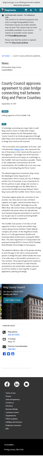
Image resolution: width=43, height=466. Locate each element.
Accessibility (9, 445)
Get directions (13, 300)
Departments (11, 416)
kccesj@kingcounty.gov (18, 35)
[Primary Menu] (40, 10)
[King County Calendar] (26, 10)
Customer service (12, 412)
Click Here (11, 349)
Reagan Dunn (19, 149)
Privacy (8, 396)
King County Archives (20, 42)
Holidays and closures (14, 422)
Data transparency (13, 399)
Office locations (12, 419)
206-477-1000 (14, 334)
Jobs (7, 428)
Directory (9, 406)
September (6, 56)
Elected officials (12, 409)
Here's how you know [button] (21, 5)
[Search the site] (35, 10)
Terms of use (11, 393)
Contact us (10, 403)
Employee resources (13, 425)
